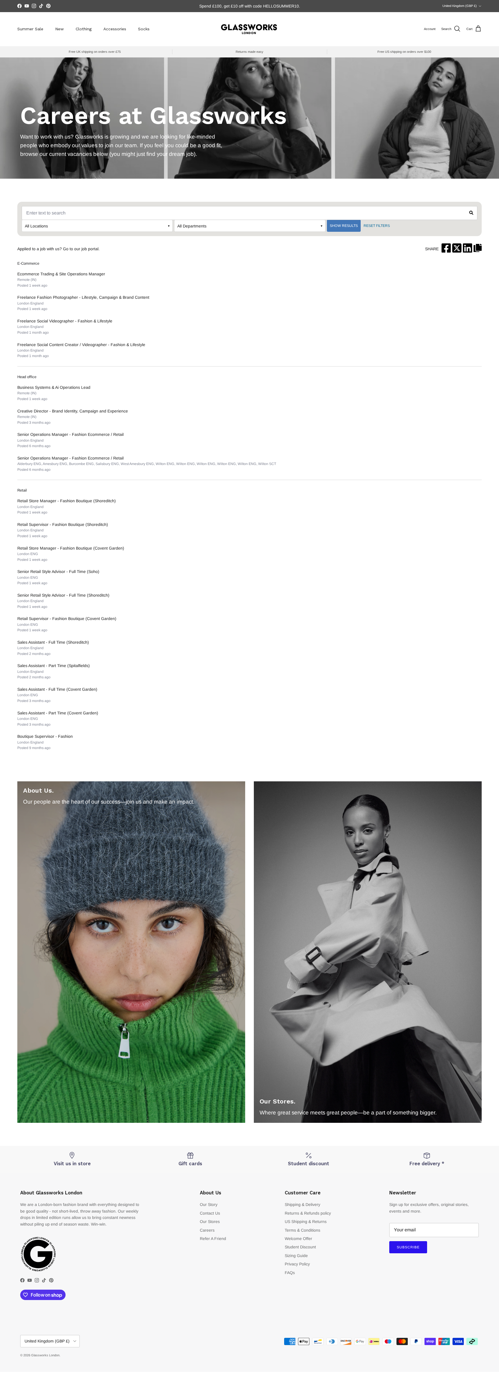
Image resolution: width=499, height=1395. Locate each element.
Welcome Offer (298, 1238)
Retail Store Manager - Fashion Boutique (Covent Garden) (70, 548)
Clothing (84, 29)
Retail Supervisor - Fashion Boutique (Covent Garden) (66, 618)
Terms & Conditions (302, 1230)
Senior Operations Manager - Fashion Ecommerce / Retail (70, 434)
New (59, 29)
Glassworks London (45, 1355)
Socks (144, 29)
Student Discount (300, 1247)
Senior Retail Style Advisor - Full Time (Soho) (58, 571)
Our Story (208, 1204)
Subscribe (408, 1247)
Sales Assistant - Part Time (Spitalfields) (53, 665)
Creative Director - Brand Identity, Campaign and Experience (72, 411)
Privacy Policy (297, 1264)
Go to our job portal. (81, 248)
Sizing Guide (296, 1255)
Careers (207, 1230)
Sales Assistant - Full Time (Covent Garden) (57, 689)
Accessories (114, 29)
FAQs (290, 1272)
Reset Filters (377, 226)
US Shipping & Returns (306, 1221)
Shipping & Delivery (302, 1204)
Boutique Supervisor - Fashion (45, 736)
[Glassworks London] (249, 29)
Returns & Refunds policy (308, 1213)
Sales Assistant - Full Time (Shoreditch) (53, 642)
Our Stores (210, 1221)
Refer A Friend (213, 1238)
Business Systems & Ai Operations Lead (53, 387)
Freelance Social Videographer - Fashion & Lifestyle (64, 321)
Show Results (344, 226)
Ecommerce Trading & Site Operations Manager (61, 274)
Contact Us (210, 1213)
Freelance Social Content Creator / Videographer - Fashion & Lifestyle (81, 344)
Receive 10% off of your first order (249, 6)
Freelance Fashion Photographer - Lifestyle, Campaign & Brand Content (83, 297)
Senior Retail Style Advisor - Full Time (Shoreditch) (63, 595)
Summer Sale (30, 29)
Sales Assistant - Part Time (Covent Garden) (57, 713)
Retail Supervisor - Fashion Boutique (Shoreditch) (62, 524)
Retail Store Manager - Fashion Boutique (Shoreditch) (66, 500)
